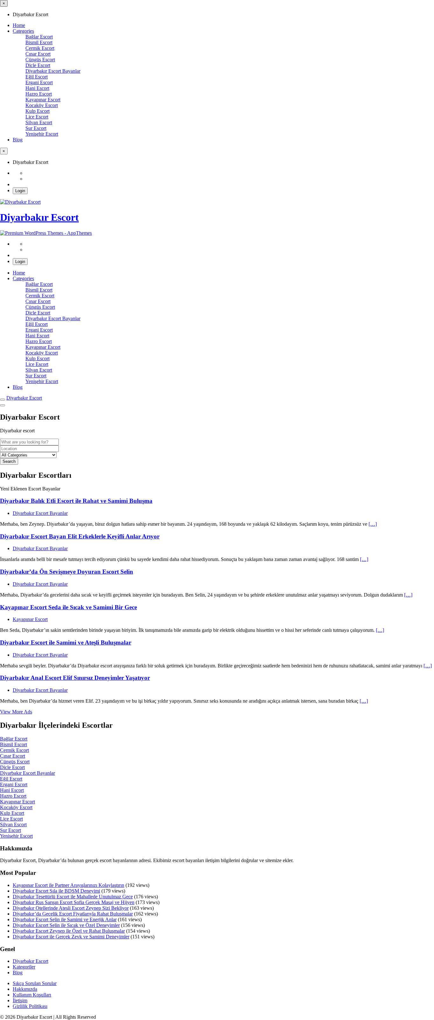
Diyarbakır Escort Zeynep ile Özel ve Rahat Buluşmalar (69, 931)
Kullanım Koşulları (32, 994)
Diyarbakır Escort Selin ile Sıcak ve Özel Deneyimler (66, 925)
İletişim (20, 1000)
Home (19, 25)
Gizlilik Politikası (30, 1006)
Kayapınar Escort (30, 619)
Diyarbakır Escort (39, 217)
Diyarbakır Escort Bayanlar (40, 513)
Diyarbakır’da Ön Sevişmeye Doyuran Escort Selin (66, 571)
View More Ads (16, 711)
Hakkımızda (25, 989)
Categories (23, 31)
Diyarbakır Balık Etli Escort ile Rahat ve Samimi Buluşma (76, 500)
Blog (18, 139)
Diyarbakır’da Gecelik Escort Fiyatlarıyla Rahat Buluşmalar (73, 913)
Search (9, 461)
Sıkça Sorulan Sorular (35, 983)
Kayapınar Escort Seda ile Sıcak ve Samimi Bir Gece (68, 607)
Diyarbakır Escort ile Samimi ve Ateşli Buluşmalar (65, 642)
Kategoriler (24, 966)
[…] (373, 524)
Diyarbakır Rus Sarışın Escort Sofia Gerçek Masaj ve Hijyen (73, 902)
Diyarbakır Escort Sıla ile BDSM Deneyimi (56, 891)
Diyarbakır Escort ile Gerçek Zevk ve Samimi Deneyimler (71, 936)
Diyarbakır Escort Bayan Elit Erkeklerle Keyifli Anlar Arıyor (79, 536)
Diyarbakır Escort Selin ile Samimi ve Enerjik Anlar (65, 919)
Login (20, 190)
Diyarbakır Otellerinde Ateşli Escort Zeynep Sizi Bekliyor (71, 908)
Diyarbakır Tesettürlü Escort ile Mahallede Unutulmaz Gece (73, 896)
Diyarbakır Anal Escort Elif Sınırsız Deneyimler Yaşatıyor (75, 677)
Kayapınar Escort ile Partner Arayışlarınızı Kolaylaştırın (68, 885)
